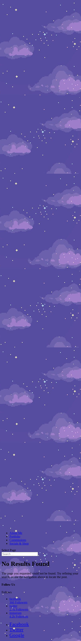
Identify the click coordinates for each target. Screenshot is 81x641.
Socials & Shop (19, 543)
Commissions (17, 540)
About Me (15, 533)
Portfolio (14, 536)
